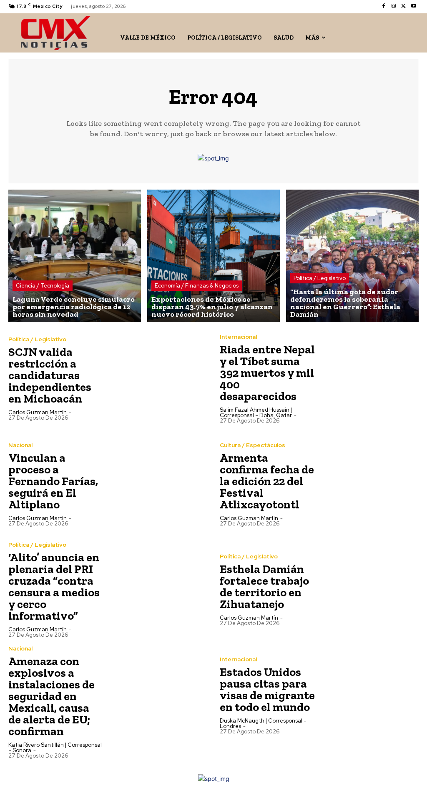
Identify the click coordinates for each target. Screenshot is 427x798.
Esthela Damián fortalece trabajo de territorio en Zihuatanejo (264, 586)
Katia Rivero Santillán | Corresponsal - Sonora (55, 747)
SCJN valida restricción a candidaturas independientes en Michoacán (49, 375)
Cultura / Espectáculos (252, 445)
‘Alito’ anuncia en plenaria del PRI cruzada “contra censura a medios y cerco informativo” (54, 586)
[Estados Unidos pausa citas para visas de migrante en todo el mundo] (369, 695)
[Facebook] (384, 6)
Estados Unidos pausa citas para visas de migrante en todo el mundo (267, 689)
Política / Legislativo (320, 278)
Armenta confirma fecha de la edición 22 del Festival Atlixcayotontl (267, 481)
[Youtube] (414, 6)
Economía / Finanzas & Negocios (197, 285)
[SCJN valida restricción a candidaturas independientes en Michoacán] (158, 378)
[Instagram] (394, 6)
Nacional (20, 445)
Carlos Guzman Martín (37, 412)
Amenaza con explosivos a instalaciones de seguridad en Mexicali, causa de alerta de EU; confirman (51, 696)
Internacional (238, 337)
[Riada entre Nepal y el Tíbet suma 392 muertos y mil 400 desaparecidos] (369, 378)
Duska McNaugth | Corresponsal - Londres (263, 723)
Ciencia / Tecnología (42, 285)
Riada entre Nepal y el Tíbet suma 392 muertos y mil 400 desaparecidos (267, 373)
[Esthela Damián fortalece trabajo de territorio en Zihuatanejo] (369, 589)
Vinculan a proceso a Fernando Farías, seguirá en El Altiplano (53, 481)
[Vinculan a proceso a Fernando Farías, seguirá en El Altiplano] (158, 484)
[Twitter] (404, 6)
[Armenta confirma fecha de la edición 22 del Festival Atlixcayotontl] (369, 484)
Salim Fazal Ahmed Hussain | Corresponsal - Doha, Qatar (256, 412)
